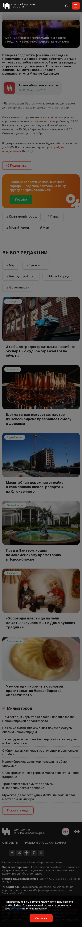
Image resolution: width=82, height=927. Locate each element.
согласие (16, 908)
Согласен (41, 918)
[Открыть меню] (76, 6)
